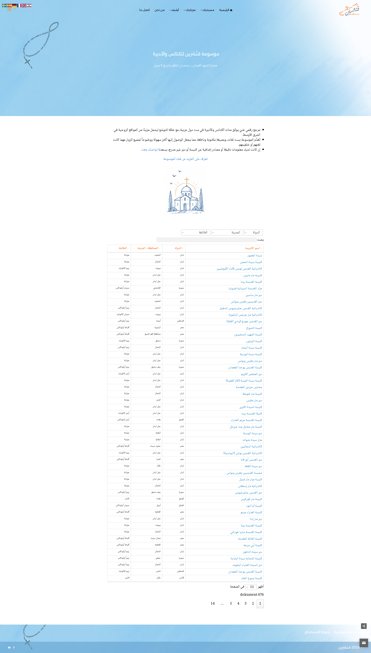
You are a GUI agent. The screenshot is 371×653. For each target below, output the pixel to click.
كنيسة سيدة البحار (251, 348)
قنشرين (344, 647)
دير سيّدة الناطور (252, 552)
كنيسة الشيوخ (254, 328)
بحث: (260, 240)
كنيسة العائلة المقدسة (250, 539)
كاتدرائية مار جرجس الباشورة (245, 315)
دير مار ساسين (254, 295)
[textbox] (257, 233)
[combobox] (253, 232)
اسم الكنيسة (252, 248)
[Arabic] (29, 6)
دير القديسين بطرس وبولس (246, 301)
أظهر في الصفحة (247, 587)
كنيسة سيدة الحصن (251, 262)
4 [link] (238, 604)
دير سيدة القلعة (253, 466)
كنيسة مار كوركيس (251, 499)
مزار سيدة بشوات (252, 440)
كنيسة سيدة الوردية (251, 354)
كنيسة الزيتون (254, 341)
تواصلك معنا (150, 150)
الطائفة (123, 248)
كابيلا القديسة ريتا (251, 413)
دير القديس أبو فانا (251, 460)
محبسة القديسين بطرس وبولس (244, 473)
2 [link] (253, 604)
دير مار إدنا (256, 519)
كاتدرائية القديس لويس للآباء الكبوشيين (239, 269)
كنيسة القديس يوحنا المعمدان (245, 367)
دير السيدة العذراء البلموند (247, 565)
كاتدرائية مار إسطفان (250, 486)
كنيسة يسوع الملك (251, 578)
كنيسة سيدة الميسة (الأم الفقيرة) (244, 381)
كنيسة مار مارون (252, 275)
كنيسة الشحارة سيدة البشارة (246, 558)
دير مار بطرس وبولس (250, 361)
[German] (14, 6)
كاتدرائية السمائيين (251, 446)
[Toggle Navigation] (9, 10)
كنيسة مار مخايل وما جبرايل (246, 427)
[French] (19, 6)
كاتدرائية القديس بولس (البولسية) (243, 453)
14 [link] (212, 604)
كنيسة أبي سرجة (253, 545)
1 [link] (260, 604)
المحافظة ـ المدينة (147, 248)
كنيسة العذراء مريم (251, 512)
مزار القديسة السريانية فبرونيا (245, 288)
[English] (24, 6)
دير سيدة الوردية (252, 433)
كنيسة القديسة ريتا (251, 282)
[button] (364, 633)
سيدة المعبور (255, 255)
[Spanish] (9, 6)
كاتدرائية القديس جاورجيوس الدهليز (241, 308)
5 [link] (231, 604)
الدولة (178, 248)
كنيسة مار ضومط (252, 394)
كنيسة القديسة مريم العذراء (246, 420)
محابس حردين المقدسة (249, 387)
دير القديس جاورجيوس (248, 492)
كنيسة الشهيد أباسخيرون (248, 334)
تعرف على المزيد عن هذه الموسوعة (185, 159)
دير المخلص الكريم (251, 374)
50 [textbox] (252, 587)
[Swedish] (4, 6)
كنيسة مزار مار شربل (250, 479)
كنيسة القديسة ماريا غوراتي (246, 532)
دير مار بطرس (254, 400)
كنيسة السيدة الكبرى (250, 407)
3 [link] (246, 604)
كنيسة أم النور (254, 506)
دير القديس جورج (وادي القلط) (244, 321)
